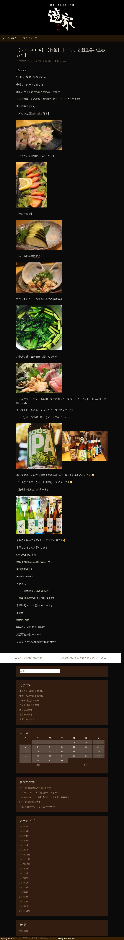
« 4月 (37, 765)
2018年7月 (24, 826)
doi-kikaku (61, 61)
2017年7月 (24, 878)
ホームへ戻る (10, 38)
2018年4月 (24, 836)
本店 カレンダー (27, 719)
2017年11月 (24, 859)
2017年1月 (24, 906)
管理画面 (23, 930)
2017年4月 (24, 892)
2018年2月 (24, 845)
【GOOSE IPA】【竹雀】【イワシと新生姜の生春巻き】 (45, 797)
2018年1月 (24, 850)
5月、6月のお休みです (28, 657)
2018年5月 (24, 831)
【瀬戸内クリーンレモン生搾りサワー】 (38, 806)
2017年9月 (24, 868)
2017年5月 (24, 887)
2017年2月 (24, 901)
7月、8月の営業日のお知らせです (35, 788)
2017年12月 (24, 854)
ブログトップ (30, 38)
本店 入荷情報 (26, 710)
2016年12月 (24, 910)
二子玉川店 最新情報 (29, 705)
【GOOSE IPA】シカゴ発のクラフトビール (82, 657)
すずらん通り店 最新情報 (31, 695)
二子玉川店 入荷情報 (29, 700)
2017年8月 (24, 873)
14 (25, 751)
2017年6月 (24, 882)
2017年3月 (24, 896)
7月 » (86, 765)
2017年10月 (24, 864)
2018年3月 (24, 840)
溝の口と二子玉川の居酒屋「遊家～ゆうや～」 (34, 938)
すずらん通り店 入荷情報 (31, 691)
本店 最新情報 (44, 61)
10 (62, 747)
